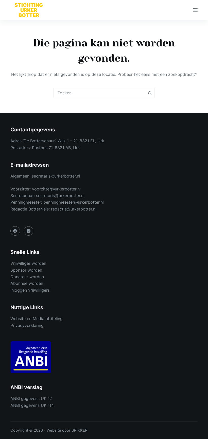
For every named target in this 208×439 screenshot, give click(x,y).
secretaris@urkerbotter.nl (56, 176)
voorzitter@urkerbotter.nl (56, 188)
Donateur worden (27, 276)
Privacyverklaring (27, 325)
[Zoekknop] (149, 93)
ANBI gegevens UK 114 (32, 405)
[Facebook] (15, 231)
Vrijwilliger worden (28, 263)
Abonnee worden (26, 283)
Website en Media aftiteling (36, 318)
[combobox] (99, 93)
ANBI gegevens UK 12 (31, 398)
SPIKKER (80, 430)
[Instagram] (28, 231)
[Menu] (195, 10)
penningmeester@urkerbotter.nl (73, 202)
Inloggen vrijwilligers (30, 290)
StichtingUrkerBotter (28, 10)
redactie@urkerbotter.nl (73, 209)
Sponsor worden (26, 270)
